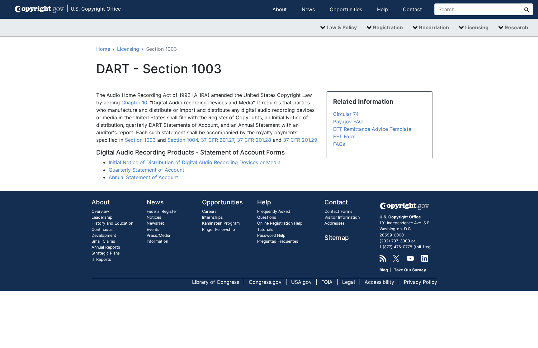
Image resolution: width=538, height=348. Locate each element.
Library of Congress (215, 282)
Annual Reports (106, 247)
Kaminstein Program (221, 223)
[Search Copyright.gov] (527, 9)
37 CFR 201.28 (254, 140)
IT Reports (101, 259)
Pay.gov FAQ (348, 121)
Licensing (476, 27)
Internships (212, 217)
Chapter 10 (134, 102)
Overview (100, 211)
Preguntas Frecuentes (277, 241)
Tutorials (265, 229)
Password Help (271, 235)
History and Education (112, 223)
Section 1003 (140, 140)
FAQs (339, 144)
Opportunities (346, 9)
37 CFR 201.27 (217, 140)
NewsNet (155, 223)
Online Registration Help (279, 223)
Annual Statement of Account (143, 177)
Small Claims (103, 241)
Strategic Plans (106, 253)
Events (153, 229)
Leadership (102, 217)
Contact (412, 9)
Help (382, 9)
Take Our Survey (410, 270)
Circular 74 (346, 114)
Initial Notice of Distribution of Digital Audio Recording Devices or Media (195, 162)
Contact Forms (338, 211)
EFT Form (344, 136)
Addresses (334, 223)
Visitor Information (342, 217)
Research (516, 27)
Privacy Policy (420, 282)
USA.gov (301, 282)
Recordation (434, 27)
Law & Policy (342, 27)
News (308, 9)
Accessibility (379, 282)
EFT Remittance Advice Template (372, 129)
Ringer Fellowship (218, 229)
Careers (209, 211)
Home (103, 49)
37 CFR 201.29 (300, 140)
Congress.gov (265, 282)
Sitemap (336, 237)
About (279, 9)
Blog (384, 270)
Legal (348, 282)
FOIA (327, 282)
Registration (388, 27)
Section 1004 (183, 140)
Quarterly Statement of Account (146, 170)
